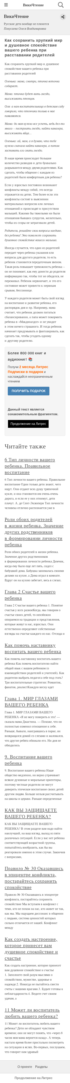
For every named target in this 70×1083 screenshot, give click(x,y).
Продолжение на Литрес (28, 423)
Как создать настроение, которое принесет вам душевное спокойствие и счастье (31, 948)
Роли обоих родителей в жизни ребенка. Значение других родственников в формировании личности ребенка (34, 531)
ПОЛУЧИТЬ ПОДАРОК (29, 391)
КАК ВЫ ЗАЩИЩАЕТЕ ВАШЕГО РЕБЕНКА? (31, 813)
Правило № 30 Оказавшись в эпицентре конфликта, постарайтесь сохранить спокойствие (34, 877)
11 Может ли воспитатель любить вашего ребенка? (32, 1013)
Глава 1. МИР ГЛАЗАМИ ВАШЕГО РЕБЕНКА (31, 701)
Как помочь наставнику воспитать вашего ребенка (33, 648)
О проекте (25, 1066)
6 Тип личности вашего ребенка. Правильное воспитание (30, 465)
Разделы (41, 1066)
